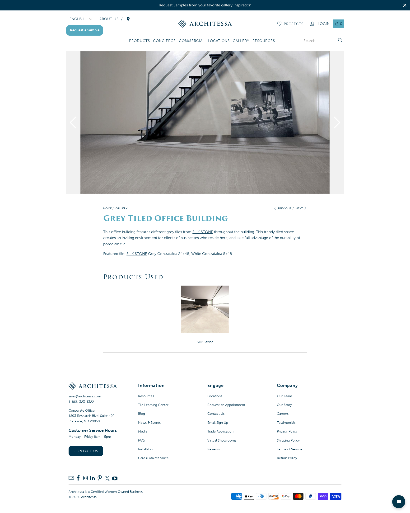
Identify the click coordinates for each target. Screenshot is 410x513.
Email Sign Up (217, 423)
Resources (146, 396)
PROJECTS (293, 24)
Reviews (213, 449)
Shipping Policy (288, 440)
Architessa (89, 497)
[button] (139, 41)
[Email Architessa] (71, 478)
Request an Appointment (226, 405)
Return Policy (287, 458)
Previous (284, 208)
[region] (205, 5)
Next (299, 208)
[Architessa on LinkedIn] (92, 478)
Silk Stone (205, 342)
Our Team (284, 396)
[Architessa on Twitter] (107, 478)
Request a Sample (84, 30)
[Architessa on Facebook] (78, 478)
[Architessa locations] (128, 19)
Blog (141, 414)
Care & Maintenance (153, 458)
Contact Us (86, 451)
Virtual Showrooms (221, 440)
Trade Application (220, 431)
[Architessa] (205, 24)
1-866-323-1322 (81, 402)
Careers (283, 414)
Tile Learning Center (153, 405)
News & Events (149, 423)
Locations (214, 396)
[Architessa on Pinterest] (99, 478)
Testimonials (286, 423)
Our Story (284, 405)
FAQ (141, 440)
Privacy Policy (287, 431)
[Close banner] (405, 5)
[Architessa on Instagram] (85, 478)
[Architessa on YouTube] (114, 478)
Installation (146, 449)
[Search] (340, 40)
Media (142, 431)
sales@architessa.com (85, 396)
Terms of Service (289, 449)
